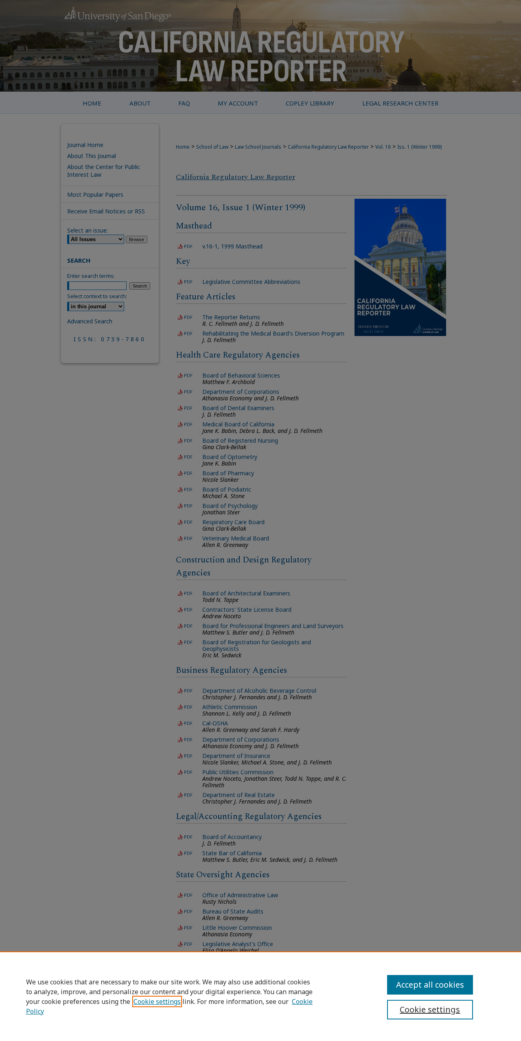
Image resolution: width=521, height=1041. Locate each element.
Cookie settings (157, 1001)
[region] (260, 996)
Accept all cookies (430, 984)
